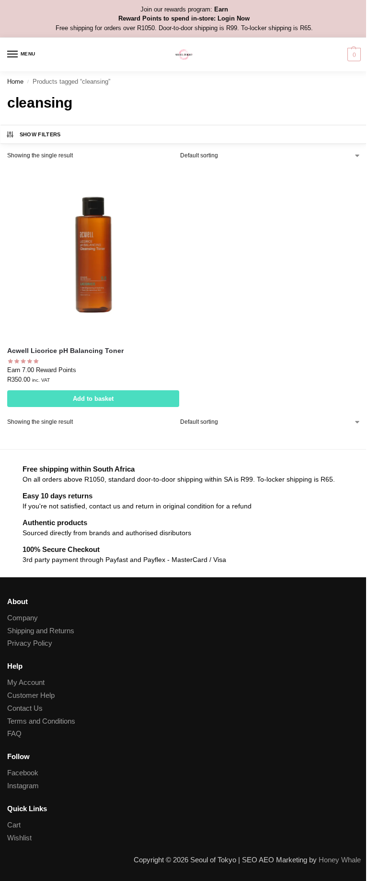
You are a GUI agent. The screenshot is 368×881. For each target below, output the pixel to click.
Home (15, 81)
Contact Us (25, 708)
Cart (14, 825)
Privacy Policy (29, 643)
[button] (353, 54)
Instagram (23, 786)
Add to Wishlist (160, 179)
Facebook (22, 773)
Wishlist (19, 838)
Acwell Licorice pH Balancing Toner (65, 350)
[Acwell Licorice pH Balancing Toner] (93, 253)
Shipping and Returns (40, 631)
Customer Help (31, 695)
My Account (26, 682)
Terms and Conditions (41, 721)
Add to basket (93, 398)
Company (22, 618)
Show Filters (40, 134)
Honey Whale (340, 860)
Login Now (234, 18)
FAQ (14, 734)
